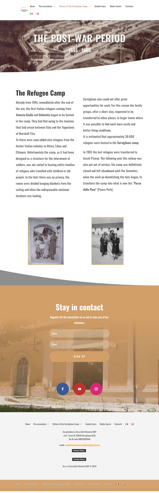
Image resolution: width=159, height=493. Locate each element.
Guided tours (100, 6)
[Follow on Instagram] (96, 389)
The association (45, 6)
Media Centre (115, 6)
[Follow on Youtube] (79, 389)
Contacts (129, 6)
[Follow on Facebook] (63, 389)
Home (32, 6)
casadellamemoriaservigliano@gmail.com (82, 445)
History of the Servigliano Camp (73, 6)
